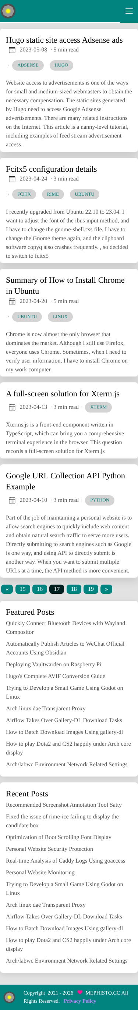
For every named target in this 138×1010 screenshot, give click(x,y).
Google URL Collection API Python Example (65, 481)
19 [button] (91, 589)
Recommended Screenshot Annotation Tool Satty (64, 805)
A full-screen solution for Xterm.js (63, 393)
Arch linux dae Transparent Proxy (46, 709)
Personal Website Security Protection (49, 849)
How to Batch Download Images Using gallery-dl (64, 732)
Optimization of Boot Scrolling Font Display (59, 837)
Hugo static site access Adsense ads (64, 39)
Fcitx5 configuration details (51, 169)
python (99, 500)
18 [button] (74, 589)
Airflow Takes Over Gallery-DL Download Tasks (64, 720)
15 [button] (23, 589)
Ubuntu (27, 316)
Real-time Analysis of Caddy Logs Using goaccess (65, 861)
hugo (61, 65)
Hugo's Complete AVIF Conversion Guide (55, 676)
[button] (7, 589)
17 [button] (57, 589)
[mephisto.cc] (60, 11)
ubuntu (84, 194)
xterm (98, 407)
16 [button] (40, 589)
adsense (28, 65)
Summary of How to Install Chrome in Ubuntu (65, 285)
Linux (60, 316)
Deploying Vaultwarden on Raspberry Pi (53, 664)
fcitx (24, 194)
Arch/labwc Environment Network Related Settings (67, 764)
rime (53, 194)
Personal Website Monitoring (40, 873)
